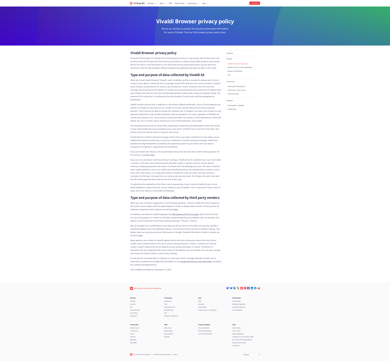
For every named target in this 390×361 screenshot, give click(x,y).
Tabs (165, 304)
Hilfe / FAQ (167, 328)
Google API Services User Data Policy (196, 261)
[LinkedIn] (252, 288)
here (153, 155)
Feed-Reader (202, 307)
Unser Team (236, 331)
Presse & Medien (204, 328)
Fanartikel (133, 343)
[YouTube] (241, 288)
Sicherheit (235, 346)
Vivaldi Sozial (134, 328)
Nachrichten (179, 3)
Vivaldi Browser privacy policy (238, 64)
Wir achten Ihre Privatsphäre (242, 340)
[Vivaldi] (137, 3)
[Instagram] (245, 288)
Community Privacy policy (236, 86)
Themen (133, 337)
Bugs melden (168, 334)
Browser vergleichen (171, 316)
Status (175, 354)
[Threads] (234, 288)
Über (204, 3)
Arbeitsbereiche (169, 307)
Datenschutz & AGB (239, 343)
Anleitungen (168, 331)
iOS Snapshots (237, 310)
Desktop (132, 301)
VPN (170, 3)
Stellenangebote (238, 334)
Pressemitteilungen (205, 331)
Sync (229, 75)
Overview (230, 53)
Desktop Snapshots (238, 304)
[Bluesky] (231, 288)
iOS (131, 307)
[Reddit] (259, 288)
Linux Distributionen (205, 334)
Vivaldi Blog (236, 301)
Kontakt (166, 337)
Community (192, 3)
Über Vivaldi (236, 328)
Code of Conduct (233, 94)
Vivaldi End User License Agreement (240, 67)
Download (133, 316)
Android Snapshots (238, 307)
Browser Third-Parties (235, 71)
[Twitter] (238, 288)
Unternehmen (135, 310)
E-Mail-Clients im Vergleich (207, 310)
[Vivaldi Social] (227, 288)
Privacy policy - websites (236, 105)
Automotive (134, 313)
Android (132, 304)
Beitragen (133, 340)
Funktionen (168, 301)
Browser (151, 3)
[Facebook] (248, 288)
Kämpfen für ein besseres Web (243, 337)
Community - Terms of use (236, 90)
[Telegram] (255, 288)
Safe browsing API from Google (185, 214)
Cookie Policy (232, 109)
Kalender (201, 304)
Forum (132, 334)
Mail (161, 3)
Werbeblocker (169, 310)
